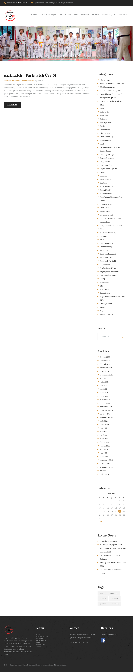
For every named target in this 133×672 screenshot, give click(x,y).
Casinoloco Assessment (109, 541)
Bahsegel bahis (106, 123)
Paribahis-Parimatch (11, 81)
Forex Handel (105, 190)
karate (103, 598)
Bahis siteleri (105, 112)
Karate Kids (104, 208)
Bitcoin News (105, 133)
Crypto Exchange (107, 158)
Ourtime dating (106, 247)
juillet (104, 382)
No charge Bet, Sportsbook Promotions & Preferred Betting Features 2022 (113, 548)
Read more (12, 105)
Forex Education (106, 186)
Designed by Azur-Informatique (41, 665)
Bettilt (102, 126)
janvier (105, 361)
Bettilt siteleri (105, 130)
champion (113, 593)
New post (104, 236)
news (102, 240)
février (105, 357)
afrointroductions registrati (111, 91)
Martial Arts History (108, 233)
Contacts (38, 646)
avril (104, 393)
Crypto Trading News (108, 169)
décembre (106, 364)
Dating (102, 172)
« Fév (100, 522)
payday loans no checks (109, 272)
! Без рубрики (105, 80)
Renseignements (41, 640)
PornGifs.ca (104, 289)
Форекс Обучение (106, 314)
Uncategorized (106, 304)
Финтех (103, 307)
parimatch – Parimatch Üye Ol (30, 75)
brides (102, 144)
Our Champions (106, 243)
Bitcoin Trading (106, 137)
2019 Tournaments (107, 87)
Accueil (38, 634)
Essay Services (105, 179)
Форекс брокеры (106, 311)
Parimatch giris (106, 257)
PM (101, 286)
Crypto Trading (106, 165)
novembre (106, 368)
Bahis (102, 108)
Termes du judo (40, 644)
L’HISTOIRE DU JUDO (42, 636)
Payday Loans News (108, 268)
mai (103, 389)
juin (103, 386)
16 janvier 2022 (28, 81)
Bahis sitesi (104, 116)
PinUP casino (105, 282)
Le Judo (38, 642)
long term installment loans (111, 226)
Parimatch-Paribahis (108, 261)
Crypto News (105, 162)
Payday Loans (105, 265)
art (101, 593)
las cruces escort (106, 215)
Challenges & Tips (107, 155)
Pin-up (102, 279)
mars (104, 396)
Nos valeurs (39, 638)
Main (102, 229)
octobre (105, 371)
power (103, 604)
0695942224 (22, 3)
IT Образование (106, 204)
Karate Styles (105, 211)
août (104, 378)
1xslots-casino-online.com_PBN (112, 84)
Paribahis (104, 250)
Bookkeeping (105, 140)
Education (104, 176)
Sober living (105, 293)
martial (115, 598)
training (115, 604)
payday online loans (108, 275)
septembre (106, 375)
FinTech (103, 183)
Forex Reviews (106, 194)
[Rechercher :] (112, 336)
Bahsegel (103, 119)
